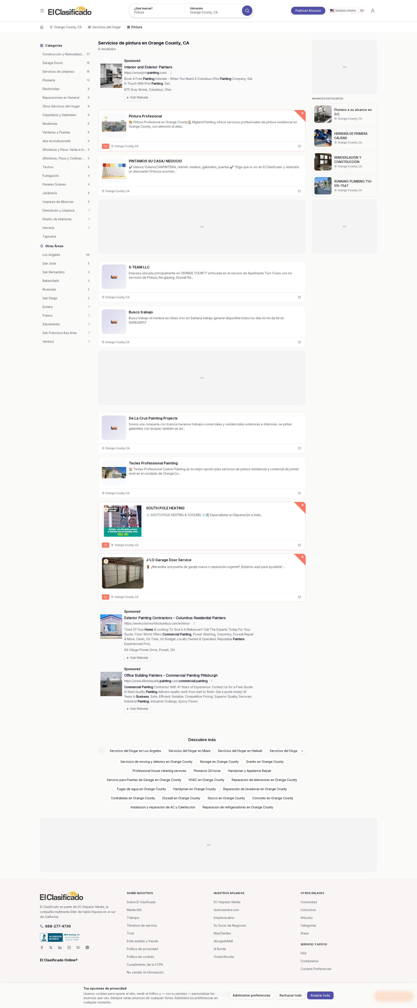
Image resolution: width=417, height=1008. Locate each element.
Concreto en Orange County (272, 798)
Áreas (305, 933)
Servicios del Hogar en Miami (189, 751)
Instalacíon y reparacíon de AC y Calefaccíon (163, 807)
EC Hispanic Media (227, 902)
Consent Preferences (316, 969)
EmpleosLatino (224, 917)
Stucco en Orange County (226, 798)
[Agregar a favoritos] (299, 146)
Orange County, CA (68, 27)
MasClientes (222, 933)
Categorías (308, 925)
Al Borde (220, 949)
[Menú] (42, 10)
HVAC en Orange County (206, 780)
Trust (130, 933)
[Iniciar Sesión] (372, 10)
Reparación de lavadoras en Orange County (255, 789)
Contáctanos (310, 961)
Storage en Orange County (219, 761)
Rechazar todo (291, 995)
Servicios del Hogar (106, 27)
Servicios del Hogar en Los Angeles (135, 751)
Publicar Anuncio (308, 10)
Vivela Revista (224, 957)
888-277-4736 (58, 926)
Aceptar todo (320, 995)
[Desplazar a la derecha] (302, 750)
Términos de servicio (142, 925)
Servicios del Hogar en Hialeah (240, 751)
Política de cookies (140, 957)
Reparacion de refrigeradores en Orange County (238, 807)
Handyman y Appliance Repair (249, 771)
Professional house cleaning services (159, 771)
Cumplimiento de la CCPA (145, 964)
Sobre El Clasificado (141, 902)
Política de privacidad (142, 949)
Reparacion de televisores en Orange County (264, 780)
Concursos (308, 910)
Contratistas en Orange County (133, 798)
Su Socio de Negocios (230, 925)
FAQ (303, 953)
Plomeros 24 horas (207, 771)
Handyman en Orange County (194, 789)
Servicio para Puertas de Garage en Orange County (144, 780)
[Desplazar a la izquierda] (101, 750)
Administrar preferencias (251, 995)
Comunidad (309, 902)
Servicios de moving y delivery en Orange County (156, 761)
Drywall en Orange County (181, 798)
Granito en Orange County (265, 761)
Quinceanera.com (226, 910)
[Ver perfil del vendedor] (106, 117)
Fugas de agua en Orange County (141, 789)
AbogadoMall (223, 941)
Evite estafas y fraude (142, 941)
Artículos (307, 917)
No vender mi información (145, 972)
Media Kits (134, 910)
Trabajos (133, 917)
